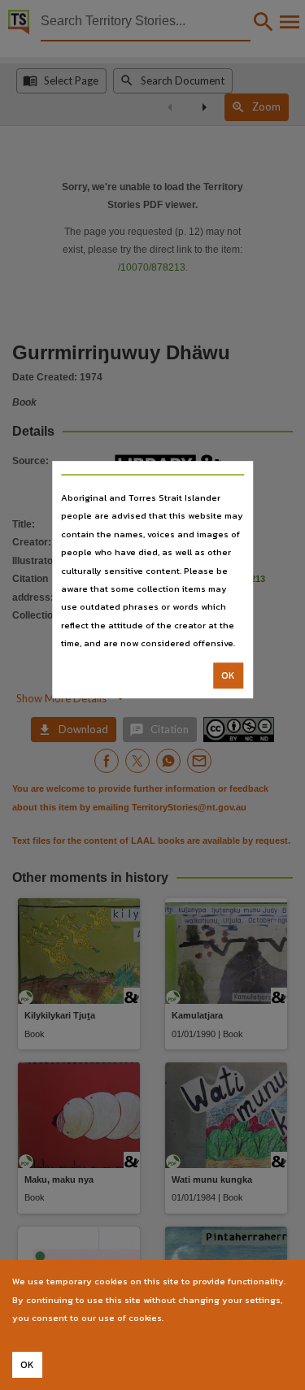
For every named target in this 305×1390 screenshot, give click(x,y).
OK (228, 675)
